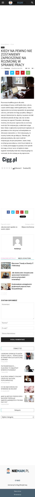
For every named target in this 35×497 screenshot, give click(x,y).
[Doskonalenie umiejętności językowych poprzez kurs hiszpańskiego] (6, 286)
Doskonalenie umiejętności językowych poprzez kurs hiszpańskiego (22, 286)
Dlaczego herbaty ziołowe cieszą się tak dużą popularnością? (11, 378)
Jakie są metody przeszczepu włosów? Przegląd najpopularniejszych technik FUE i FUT (12, 399)
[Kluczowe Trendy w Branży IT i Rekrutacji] (6, 265)
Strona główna (5, 44)
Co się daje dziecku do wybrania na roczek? (9, 388)
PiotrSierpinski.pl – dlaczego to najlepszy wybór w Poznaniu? (9, 368)
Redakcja (7, 68)
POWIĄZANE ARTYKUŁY (8, 258)
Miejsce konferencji (28, 227)
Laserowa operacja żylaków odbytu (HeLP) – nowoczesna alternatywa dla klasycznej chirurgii (12, 356)
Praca (3, 47)
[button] (32, 2)
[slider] (7, 168)
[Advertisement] (17, 23)
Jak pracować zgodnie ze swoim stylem (9, 228)
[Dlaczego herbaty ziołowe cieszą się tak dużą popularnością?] (29, 379)
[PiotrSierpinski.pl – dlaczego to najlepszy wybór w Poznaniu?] (29, 368)
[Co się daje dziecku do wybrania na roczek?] (29, 389)
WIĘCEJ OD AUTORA (24, 258)
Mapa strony (17, 491)
